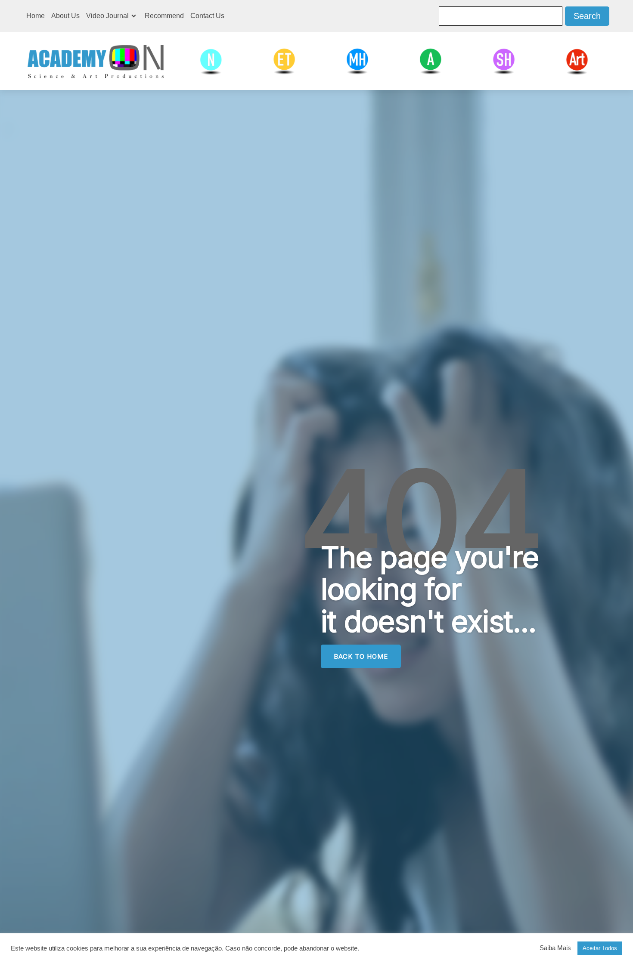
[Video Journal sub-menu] (135, 16)
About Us (65, 15)
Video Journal (107, 15)
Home (35, 15)
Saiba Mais (555, 947)
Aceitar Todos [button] (600, 948)
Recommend (164, 15)
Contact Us (207, 15)
